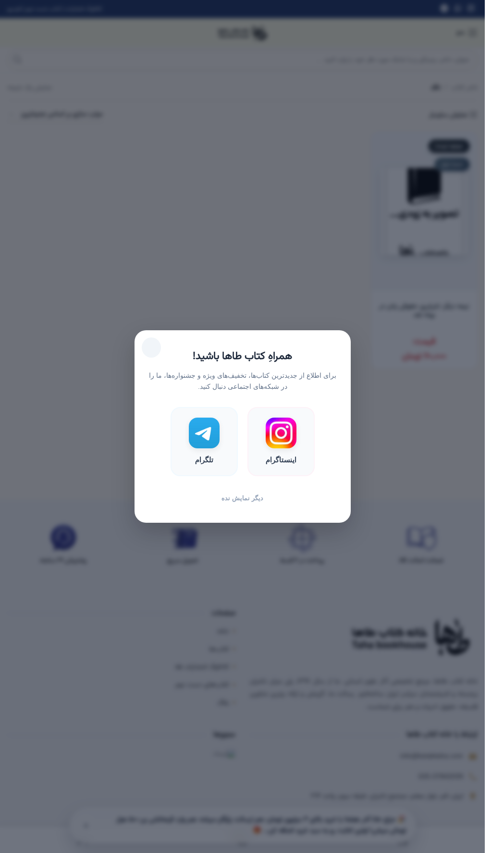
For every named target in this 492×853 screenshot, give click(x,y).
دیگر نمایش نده (242, 498)
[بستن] (151, 347)
